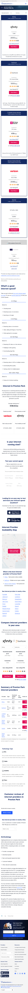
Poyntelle (4, 594)
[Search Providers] (11, 953)
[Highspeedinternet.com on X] (17, 974)
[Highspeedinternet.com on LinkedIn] (24, 974)
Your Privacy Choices (6, 987)
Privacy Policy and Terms (16, 986)
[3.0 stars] (14, 40)
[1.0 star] (10, 40)
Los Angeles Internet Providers (20, 947)
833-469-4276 (16, 145)
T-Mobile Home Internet (14, 112)
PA (5, 916)
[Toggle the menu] (25, 3)
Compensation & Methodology (6, 986)
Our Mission (17, 966)
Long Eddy (17, 604)
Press (16, 971)
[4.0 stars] (16, 40)
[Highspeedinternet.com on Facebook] (15, 974)
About (16, 963)
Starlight (4, 606)
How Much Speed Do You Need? (6, 966)
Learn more (14, 268)
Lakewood (4, 596)
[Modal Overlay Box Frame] (14, 930)
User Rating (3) (13, 266)
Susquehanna (18, 599)
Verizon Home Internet (14, 161)
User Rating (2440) (13, 43)
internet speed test (16, 295)
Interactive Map (14, 551)
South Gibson (18, 601)
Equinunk (4, 613)
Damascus (17, 613)
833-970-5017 (16, 233)
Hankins (17, 611)
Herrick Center (6, 611)
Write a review (7, 812)
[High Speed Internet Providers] (7, 3)
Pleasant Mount (6, 608)
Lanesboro (17, 596)
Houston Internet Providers (19, 952)
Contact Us (17, 968)
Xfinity (14, 17)
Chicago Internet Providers (19, 949)
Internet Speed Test (4, 963)
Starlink (14, 200)
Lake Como (5, 601)
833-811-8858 (16, 95)
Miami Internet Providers (19, 956)
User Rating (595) (14, 139)
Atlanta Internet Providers (19, 959)
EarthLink (14, 62)
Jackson (4, 615)
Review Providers (4, 949)
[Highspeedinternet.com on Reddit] (22, 974)
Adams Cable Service (14, 241)
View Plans (12, 46)
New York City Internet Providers (20, 954)
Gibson (16, 608)
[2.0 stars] (12, 40)
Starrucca (4, 599)
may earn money (5, 0)
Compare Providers (4, 947)
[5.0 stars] (18, 40)
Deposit (17, 606)
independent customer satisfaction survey (10, 275)
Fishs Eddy (17, 594)
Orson (3, 604)
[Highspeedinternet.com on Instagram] (20, 974)
